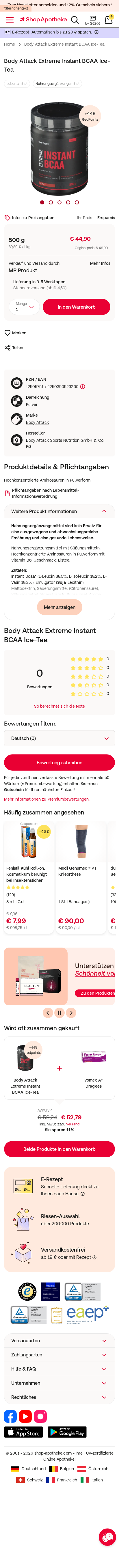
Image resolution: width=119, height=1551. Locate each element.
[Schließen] (107, 699)
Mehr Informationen (59, 824)
